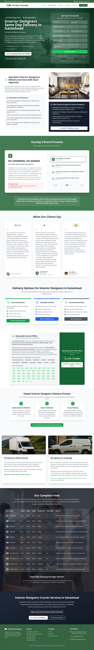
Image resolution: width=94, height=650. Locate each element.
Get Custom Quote (76, 319)
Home (44, 5)
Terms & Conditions (53, 636)
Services (75, 5)
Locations (60, 5)
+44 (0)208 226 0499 (77, 636)
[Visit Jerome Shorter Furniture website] (47, 225)
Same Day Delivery (31, 638)
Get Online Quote (58, 618)
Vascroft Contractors (16, 273)
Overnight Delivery (31, 636)
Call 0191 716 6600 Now (39, 618)
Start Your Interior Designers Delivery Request (48, 425)
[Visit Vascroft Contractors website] (18, 225)
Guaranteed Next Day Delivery (33, 634)
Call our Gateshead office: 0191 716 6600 (18, 54)
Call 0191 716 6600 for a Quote (70, 128)
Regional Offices (52, 5)
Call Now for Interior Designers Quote (72, 364)
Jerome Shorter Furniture (46, 274)
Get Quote (83, 5)
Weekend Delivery (30, 640)
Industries (67, 5)
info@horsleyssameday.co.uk (79, 639)
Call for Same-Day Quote (18, 321)
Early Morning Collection (32, 632)
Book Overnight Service (47, 319)
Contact (50, 632)
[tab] (68, 159)
